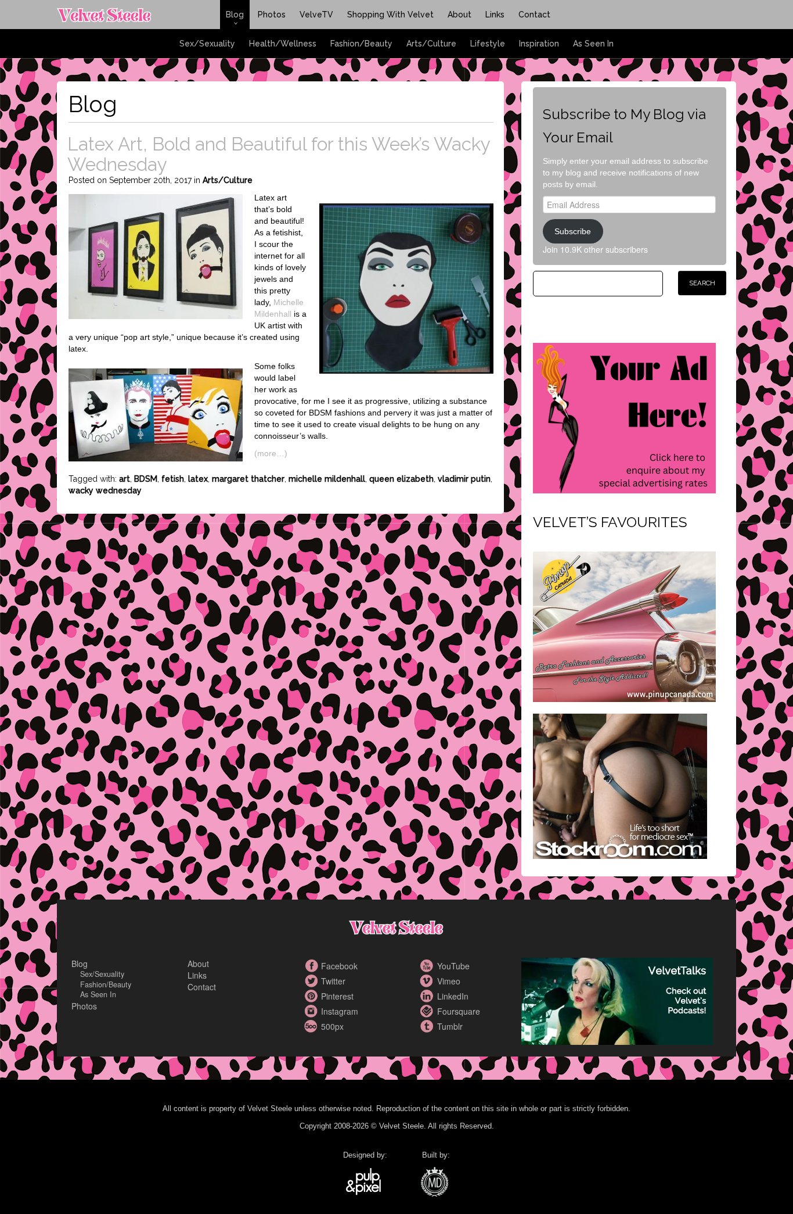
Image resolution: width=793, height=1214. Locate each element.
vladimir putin (464, 479)
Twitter (312, 981)
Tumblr (428, 1026)
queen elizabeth (401, 479)
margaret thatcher (248, 479)
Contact (534, 14)
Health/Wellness (282, 43)
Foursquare (428, 1011)
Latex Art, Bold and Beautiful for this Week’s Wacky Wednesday (278, 154)
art (124, 479)
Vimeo (428, 981)
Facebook (312, 966)
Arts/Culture (431, 43)
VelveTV (316, 14)
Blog (235, 14)
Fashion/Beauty (361, 43)
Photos (272, 14)
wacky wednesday (105, 490)
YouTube (428, 966)
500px (312, 1026)
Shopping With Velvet (390, 14)
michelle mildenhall (327, 479)
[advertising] (624, 416)
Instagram (312, 1011)
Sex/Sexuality (207, 43)
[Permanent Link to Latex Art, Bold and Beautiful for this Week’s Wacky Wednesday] (156, 255)
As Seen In (593, 43)
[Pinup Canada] (624, 625)
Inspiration (539, 43)
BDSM (145, 479)
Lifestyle (487, 43)
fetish (172, 479)
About (459, 14)
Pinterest (312, 996)
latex (198, 479)
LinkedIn (428, 996)
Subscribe (572, 231)
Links (494, 14)
